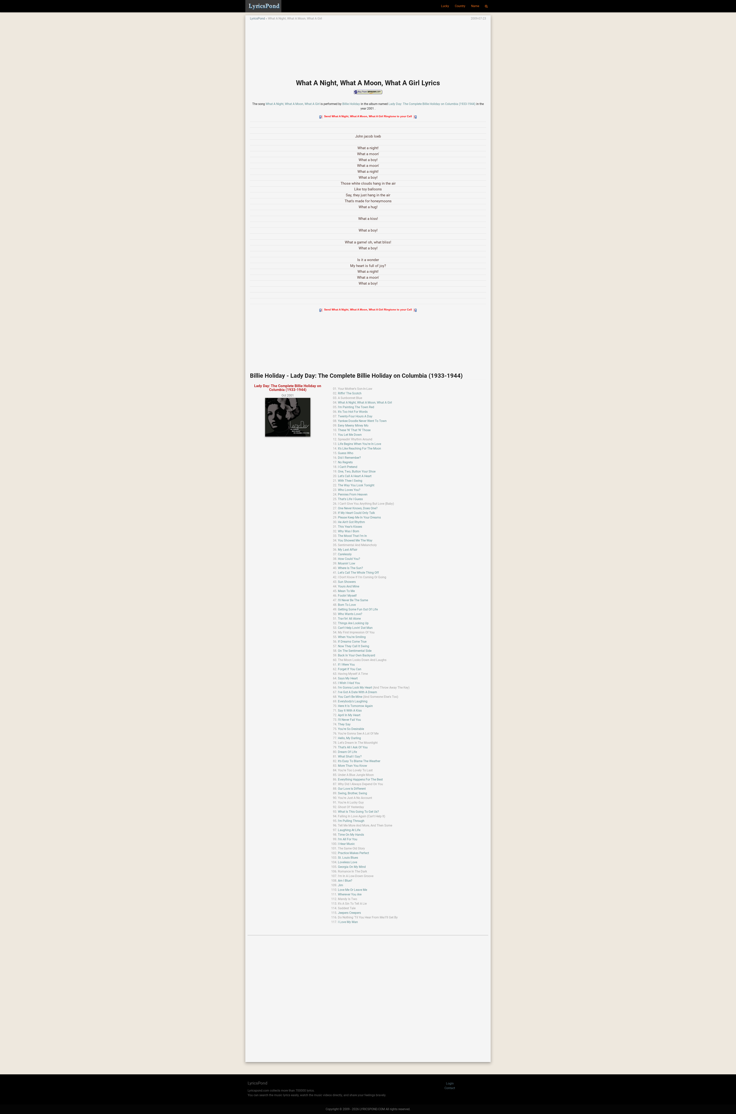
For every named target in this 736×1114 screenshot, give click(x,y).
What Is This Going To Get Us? (358, 811)
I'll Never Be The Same (353, 600)
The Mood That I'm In (352, 536)
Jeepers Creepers (349, 913)
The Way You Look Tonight (356, 485)
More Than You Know (352, 766)
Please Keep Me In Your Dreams (359, 517)
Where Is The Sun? (350, 568)
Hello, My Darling (349, 738)
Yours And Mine (348, 586)
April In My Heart (349, 715)
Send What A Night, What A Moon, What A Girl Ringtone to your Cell (368, 116)
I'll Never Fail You (349, 720)
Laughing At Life (349, 830)
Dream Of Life (347, 752)
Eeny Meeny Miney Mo (353, 425)
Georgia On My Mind (352, 867)
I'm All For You (347, 839)
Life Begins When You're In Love (359, 444)
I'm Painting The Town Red (356, 407)
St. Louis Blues (348, 857)
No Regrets (345, 462)
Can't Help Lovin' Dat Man (355, 628)
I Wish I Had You (349, 683)
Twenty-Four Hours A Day (355, 416)
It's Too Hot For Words (353, 412)
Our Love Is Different (352, 788)
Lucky (445, 6)
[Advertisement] (365, 48)
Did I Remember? (349, 458)
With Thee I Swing (350, 480)
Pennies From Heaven (352, 494)
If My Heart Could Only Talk (356, 513)
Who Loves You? (349, 490)
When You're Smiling (352, 637)
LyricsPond (257, 18)
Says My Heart (348, 678)
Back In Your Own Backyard (356, 655)
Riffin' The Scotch (349, 393)
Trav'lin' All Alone (349, 618)
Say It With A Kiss (350, 710)
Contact (449, 1088)
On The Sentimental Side (354, 651)
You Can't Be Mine (350, 697)
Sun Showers (347, 582)
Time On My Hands (351, 834)
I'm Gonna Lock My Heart (355, 687)
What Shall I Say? (350, 756)
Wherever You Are (349, 894)
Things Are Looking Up (353, 623)
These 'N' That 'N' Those (354, 430)
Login (450, 1083)
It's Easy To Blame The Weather (359, 761)
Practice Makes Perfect (353, 853)
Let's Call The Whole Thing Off (358, 572)
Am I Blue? (345, 880)
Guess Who (345, 453)
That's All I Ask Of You (353, 747)
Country (460, 6)
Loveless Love (347, 862)
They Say (344, 724)
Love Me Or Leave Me (352, 890)
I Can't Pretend (347, 467)
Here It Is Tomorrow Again (355, 706)
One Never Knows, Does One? (358, 508)
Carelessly (345, 554)
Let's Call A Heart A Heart (354, 476)
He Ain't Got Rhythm (351, 522)
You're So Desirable (351, 729)
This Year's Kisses (350, 526)
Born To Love (347, 605)
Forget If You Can (349, 669)
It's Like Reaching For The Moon (359, 448)
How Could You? (349, 559)
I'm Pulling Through (351, 821)
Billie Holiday (351, 104)
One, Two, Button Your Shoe (356, 471)
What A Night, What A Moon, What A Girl (293, 104)
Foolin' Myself (347, 595)
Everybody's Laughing (352, 701)
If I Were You (346, 664)
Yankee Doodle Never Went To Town (362, 421)
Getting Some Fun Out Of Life (358, 609)
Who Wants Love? (350, 614)
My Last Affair (347, 549)
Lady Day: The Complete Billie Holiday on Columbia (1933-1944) (432, 104)
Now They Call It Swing (353, 646)
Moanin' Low (346, 563)
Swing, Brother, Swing (352, 793)
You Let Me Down (350, 435)
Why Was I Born (348, 531)
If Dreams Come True (352, 641)
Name (475, 6)
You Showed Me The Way (355, 540)
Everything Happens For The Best (360, 779)
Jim (340, 885)
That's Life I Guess (350, 499)
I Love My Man (348, 922)
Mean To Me (346, 591)
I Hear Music (346, 844)
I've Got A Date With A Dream (357, 692)
